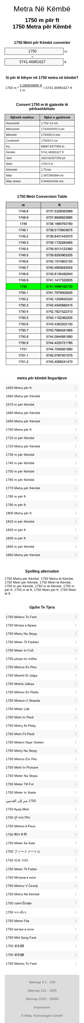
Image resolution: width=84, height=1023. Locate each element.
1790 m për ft (16, 505)
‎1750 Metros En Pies (21, 667)
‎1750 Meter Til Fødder (22, 642)
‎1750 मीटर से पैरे (16, 834)
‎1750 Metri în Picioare (22, 767)
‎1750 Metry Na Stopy (21, 633)
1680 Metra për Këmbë (23, 413)
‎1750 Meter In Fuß (20, 650)
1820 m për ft (16, 530)
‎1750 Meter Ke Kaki (20, 843)
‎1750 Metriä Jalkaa (20, 684)
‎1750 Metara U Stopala (23, 700)
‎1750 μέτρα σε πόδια (21, 659)
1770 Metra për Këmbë (23, 488)
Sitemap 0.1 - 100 (42, 982)
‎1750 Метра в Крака (21, 625)
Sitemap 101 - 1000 (42, 990)
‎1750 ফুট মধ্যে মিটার (18, 817)
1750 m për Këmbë (20, 471)
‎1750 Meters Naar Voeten (25, 742)
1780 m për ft (16, 496)
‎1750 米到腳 (15, 955)
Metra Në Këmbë (42, 9)
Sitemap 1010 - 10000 (42, 999)
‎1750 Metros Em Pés (21, 759)
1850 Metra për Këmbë (23, 555)
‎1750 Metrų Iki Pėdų (21, 725)
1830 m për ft (16, 538)
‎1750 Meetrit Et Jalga (21, 675)
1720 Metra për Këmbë (23, 446)
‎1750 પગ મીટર (16, 912)
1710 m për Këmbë (20, 438)
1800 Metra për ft (19, 513)
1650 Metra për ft (19, 388)
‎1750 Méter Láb (17, 709)
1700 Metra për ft (19, 429)
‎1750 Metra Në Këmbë (22, 894)
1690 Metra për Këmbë (23, 421)
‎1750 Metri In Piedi (20, 717)
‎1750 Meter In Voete (21, 792)
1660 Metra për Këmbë (23, 396)
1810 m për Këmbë (20, 521)
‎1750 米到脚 (15, 946)
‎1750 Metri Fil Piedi (20, 734)
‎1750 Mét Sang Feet (21, 937)
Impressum (42, 1007)
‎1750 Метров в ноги (21, 877)
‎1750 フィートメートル (23, 851)
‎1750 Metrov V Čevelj (22, 886)
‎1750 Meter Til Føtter (21, 869)
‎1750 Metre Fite (17, 921)
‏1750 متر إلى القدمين (21, 801)
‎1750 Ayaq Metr (17, 809)
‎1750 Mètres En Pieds (22, 692)
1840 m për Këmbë (20, 546)
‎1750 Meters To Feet (21, 617)
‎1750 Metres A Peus (20, 826)
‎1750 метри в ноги (20, 929)
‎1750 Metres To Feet (21, 963)
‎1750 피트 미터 (17, 860)
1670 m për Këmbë (20, 404)
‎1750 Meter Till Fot (20, 784)
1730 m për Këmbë (20, 454)
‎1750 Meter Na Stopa (22, 776)
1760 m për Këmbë (20, 480)
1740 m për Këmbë (20, 463)
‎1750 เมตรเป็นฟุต (19, 903)
